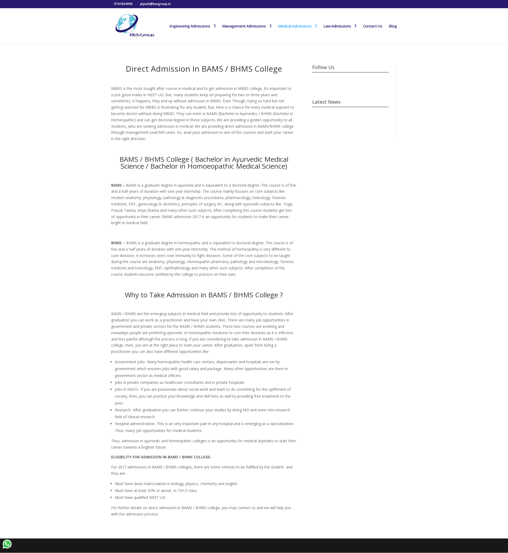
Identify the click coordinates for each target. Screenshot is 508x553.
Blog (393, 26)
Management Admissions (244, 26)
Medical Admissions (294, 26)
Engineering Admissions (190, 26)
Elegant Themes (149, 545)
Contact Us (372, 26)
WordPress (200, 545)
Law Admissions (337, 26)
